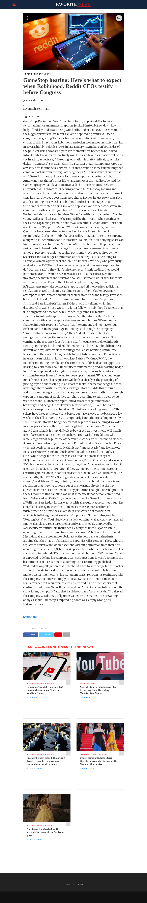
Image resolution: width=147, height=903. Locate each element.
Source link (30, 617)
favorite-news (35, 768)
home (80, 885)
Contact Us (70, 885)
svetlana (33, 697)
